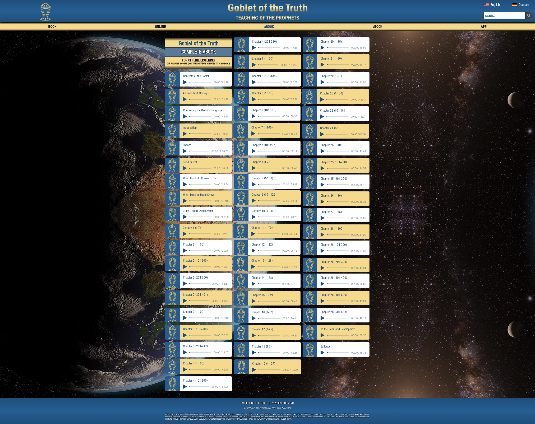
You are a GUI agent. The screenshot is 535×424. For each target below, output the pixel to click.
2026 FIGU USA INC (282, 403)
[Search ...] (528, 15)
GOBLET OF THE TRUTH (254, 403)
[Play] (254, 48)
